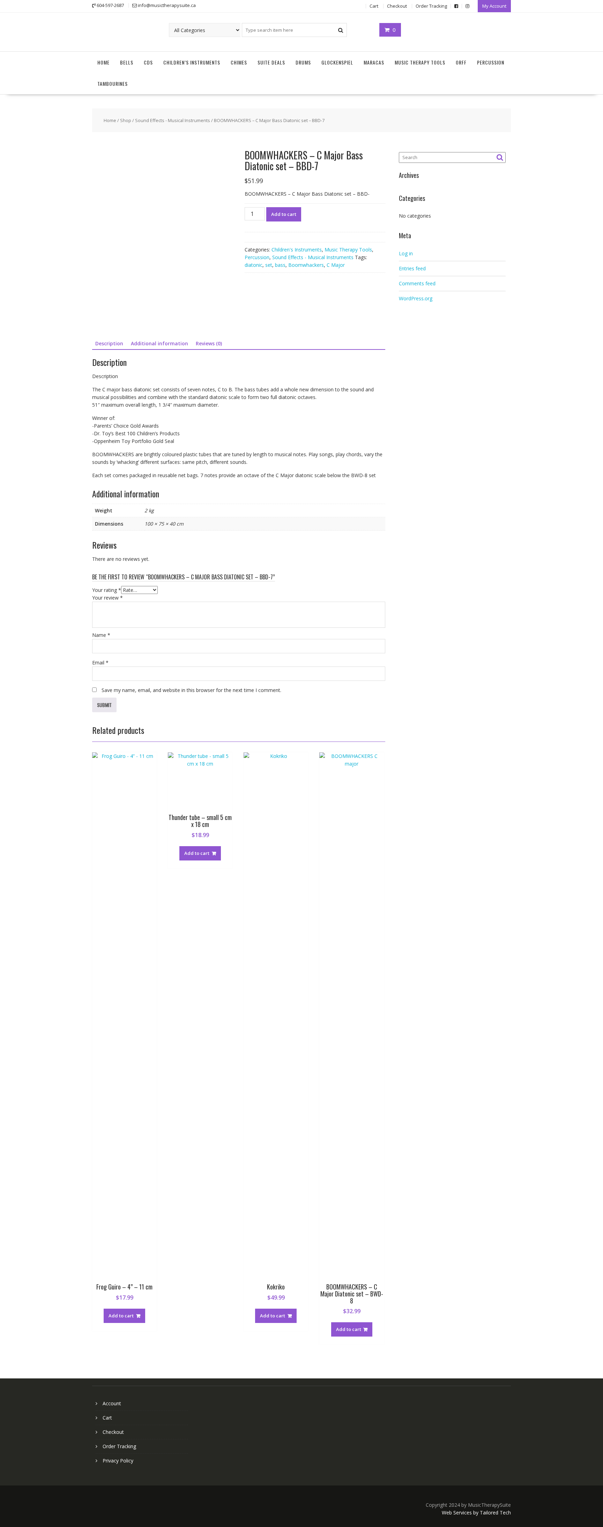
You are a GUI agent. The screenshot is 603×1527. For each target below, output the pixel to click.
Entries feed (412, 268)
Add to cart (283, 214)
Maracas (374, 62)
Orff (461, 62)
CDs (148, 62)
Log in (406, 253)
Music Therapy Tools (420, 62)
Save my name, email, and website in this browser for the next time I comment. (191, 690)
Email (100, 662)
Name (101, 635)
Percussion (490, 62)
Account (112, 1403)
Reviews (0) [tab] (209, 343)
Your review (107, 597)
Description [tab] (109, 343)
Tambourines (112, 83)
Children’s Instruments (191, 62)
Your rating (106, 590)
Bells (126, 62)
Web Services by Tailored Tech (476, 1512)
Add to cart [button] (121, 1315)
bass (280, 265)
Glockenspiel (337, 62)
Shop (125, 120)
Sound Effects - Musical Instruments (172, 120)
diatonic (253, 265)
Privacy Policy (118, 1460)
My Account (494, 6)
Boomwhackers (306, 265)
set (268, 265)
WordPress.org (415, 298)
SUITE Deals (271, 62)
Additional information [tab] (159, 343)
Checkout (397, 6)
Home (103, 62)
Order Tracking (431, 6)
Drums (303, 62)
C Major (336, 265)
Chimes (239, 62)
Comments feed (417, 283)
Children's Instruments (296, 249)
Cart (374, 6)
